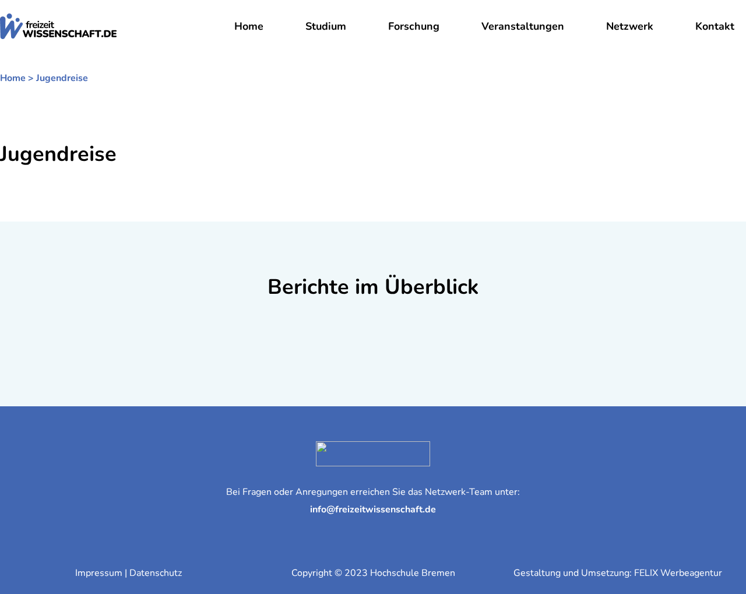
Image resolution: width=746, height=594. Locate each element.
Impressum (98, 573)
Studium (325, 26)
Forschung (413, 26)
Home (248, 26)
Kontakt (714, 26)
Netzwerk (629, 26)
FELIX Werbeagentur (678, 573)
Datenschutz (155, 573)
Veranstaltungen (522, 26)
